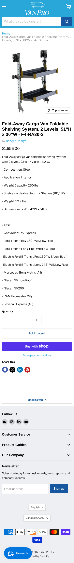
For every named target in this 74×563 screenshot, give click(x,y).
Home (6, 33)
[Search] (66, 21)
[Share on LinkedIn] (20, 370)
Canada (35, 517)
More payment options (37, 355)
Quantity (7, 311)
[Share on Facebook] (5, 370)
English (35, 507)
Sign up (59, 488)
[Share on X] (12, 370)
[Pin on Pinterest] (27, 370)
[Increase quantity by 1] (36, 320)
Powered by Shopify (37, 556)
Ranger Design (16, 141)
